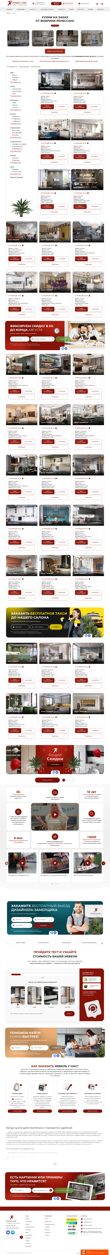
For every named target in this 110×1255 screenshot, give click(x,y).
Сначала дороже (36, 66)
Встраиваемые (17, 149)
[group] (22, 862)
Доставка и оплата (47, 9)
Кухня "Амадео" (46, 137)
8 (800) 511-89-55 (88, 1219)
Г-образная (16, 121)
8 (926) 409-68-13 (88, 1225)
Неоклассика (16, 89)
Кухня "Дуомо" (80, 290)
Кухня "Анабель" (80, 523)
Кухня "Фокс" (12, 573)
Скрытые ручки (17, 146)
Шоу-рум (81, 9)
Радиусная (16, 116)
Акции (71, 9)
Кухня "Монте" (80, 661)
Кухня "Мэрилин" (47, 472)
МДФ (14, 103)
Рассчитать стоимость (64, 1190)
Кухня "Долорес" (46, 187)
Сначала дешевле (24, 66)
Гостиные (47, 1227)
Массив (14, 105)
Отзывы (90, 9)
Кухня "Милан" (46, 372)
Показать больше (47, 780)
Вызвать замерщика (42, 1111)
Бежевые (15, 77)
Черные (15, 80)
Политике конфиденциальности (19, 344)
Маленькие (16, 160)
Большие (15, 158)
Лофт (14, 93)
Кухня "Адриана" (81, 239)
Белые (14, 75)
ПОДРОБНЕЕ (54, 112)
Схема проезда (85, 1234)
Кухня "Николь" (45, 87)
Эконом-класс (17, 171)
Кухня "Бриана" (80, 573)
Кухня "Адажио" (13, 472)
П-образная (16, 119)
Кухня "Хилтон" (80, 472)
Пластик (15, 107)
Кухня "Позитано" (14, 422)
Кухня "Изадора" (14, 372)
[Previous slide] (6, 863)
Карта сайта (28, 1246)
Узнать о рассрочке (67, 1111)
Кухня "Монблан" (79, 87)
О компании (20, 9)
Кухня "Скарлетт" (47, 239)
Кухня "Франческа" (81, 422)
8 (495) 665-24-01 (18, 1099)
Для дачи (15, 135)
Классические (17, 91)
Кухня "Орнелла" (81, 372)
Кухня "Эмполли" (81, 711)
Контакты (100, 9)
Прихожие (47, 1232)
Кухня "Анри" (77, 137)
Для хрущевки (17, 132)
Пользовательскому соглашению (33, 344)
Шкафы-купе (48, 1221)
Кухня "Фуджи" (13, 661)
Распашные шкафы (50, 1224)
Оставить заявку (17, 1111)
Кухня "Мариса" (46, 523)
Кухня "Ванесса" (79, 187)
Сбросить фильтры (16, 177)
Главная (9, 9)
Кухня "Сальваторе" (48, 422)
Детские (47, 1229)
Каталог (32, 9)
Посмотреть (55, 764)
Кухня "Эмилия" (13, 239)
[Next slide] (103, 863)
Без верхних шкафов (19, 144)
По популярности (12, 66)
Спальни (47, 1235)
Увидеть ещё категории (55, 51)
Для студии (16, 130)
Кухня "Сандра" (46, 661)
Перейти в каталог (93, 1111)
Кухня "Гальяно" (47, 290)
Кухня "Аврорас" (14, 523)
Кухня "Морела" (13, 711)
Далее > (69, 1013)
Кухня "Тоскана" (47, 711)
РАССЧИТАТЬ (61, 106)
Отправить (63, 339)
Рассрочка (61, 9)
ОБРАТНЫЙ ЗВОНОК (56, 3)
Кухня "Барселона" (15, 290)
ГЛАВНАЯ (8, 13)
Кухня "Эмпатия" (47, 573)
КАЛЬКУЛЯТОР (69, 3)
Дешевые (15, 169)
